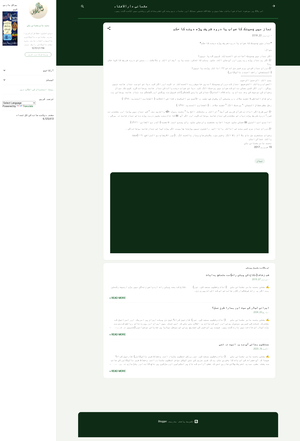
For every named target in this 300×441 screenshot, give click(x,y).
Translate (28, 106)
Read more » (117, 297)
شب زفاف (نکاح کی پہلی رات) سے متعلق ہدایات (237, 274)
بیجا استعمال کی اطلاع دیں (37, 89)
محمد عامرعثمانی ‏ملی (38, 25)
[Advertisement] (91, 66)
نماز (260, 160)
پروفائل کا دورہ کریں (38, 54)
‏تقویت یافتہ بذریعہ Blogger (176, 421)
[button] (109, 28)
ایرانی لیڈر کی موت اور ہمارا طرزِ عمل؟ (240, 307)
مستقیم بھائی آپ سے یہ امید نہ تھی (244, 344)
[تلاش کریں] (82, 7)
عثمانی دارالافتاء (131, 6)
